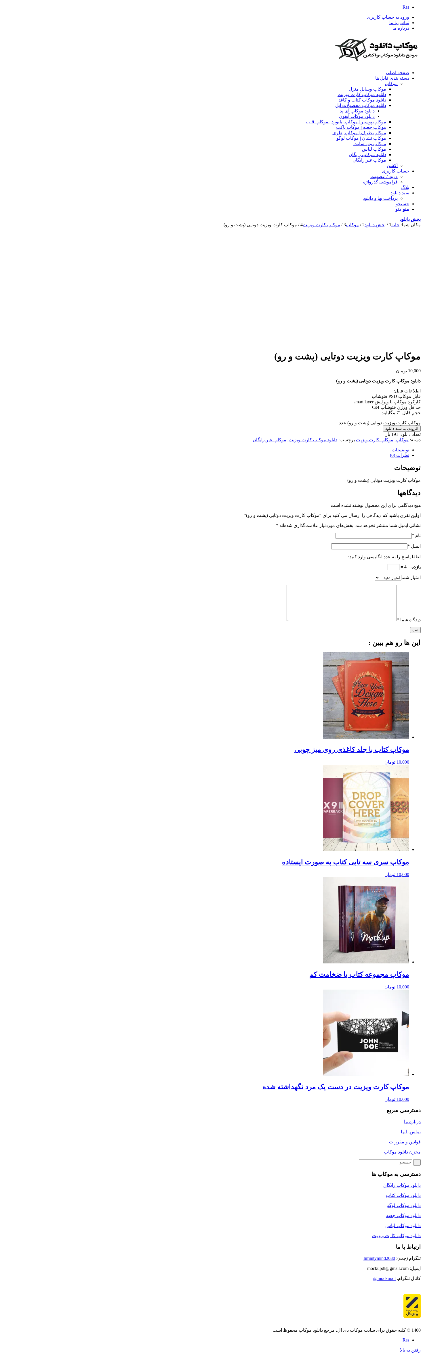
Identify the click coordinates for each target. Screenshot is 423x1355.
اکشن (392, 165)
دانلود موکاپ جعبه (403, 1215)
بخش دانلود (410, 219)
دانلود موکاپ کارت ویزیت (313, 439)
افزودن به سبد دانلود (401, 428)
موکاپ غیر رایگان (269, 439)
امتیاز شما (411, 577)
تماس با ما (399, 22)
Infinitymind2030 (379, 1258)
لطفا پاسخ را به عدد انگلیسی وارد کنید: (384, 556)
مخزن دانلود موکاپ (402, 1151)
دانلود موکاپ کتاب (403, 1195)
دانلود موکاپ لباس (403, 1225)
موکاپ (391, 83)
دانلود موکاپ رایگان (402, 1185)
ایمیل (414, 546)
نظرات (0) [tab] (399, 455)
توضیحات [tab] (400, 449)
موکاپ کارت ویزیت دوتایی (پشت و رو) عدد (380, 422)
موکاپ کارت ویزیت (374, 439)
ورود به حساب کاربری (388, 17)
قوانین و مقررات (405, 1141)
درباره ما (400, 28)
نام (416, 535)
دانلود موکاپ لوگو (404, 1205)
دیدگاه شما (409, 619)
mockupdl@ (384, 1278)
